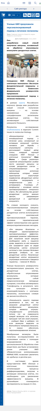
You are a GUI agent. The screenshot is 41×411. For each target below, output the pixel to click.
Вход (3, 3)
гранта (22, 103)
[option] (20, 8)
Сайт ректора (20, 8)
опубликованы (14, 129)
